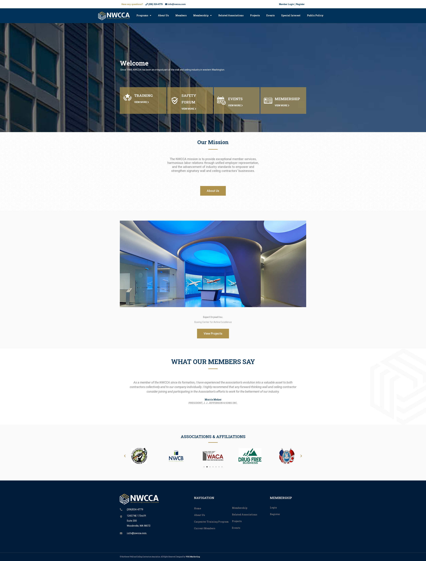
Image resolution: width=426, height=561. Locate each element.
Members (181, 15)
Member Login (286, 4)
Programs (142, 15)
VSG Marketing (193, 557)
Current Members (204, 528)
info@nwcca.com (176, 4)
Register (300, 4)
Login (273, 507)
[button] (213, 191)
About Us (163, 15)
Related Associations (230, 15)
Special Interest (290, 15)
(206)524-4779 (135, 509)
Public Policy (315, 15)
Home (197, 508)
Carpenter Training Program (211, 521)
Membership (201, 15)
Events (270, 15)
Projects (255, 15)
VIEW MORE (140, 102)
